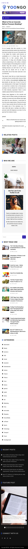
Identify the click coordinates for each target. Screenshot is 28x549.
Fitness (5, 377)
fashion (5, 370)
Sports (5, 425)
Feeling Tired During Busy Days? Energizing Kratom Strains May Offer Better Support (13, 465)
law (5, 399)
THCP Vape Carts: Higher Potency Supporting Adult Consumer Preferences (16, 299)
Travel (5, 436)
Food (5, 381)
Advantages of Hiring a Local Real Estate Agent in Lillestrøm (17, 257)
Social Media (7, 417)
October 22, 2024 (8, 150)
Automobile (6, 344)
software (6, 421)
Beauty (5, 348)
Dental (5, 359)
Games (5, 385)
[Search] (24, 236)
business (6, 352)
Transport (6, 432)
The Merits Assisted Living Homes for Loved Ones (13, 126)
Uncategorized (7, 440)
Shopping (6, 414)
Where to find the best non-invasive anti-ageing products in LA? (16, 120)
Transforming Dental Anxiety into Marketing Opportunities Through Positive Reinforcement (14, 470)
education (6, 363)
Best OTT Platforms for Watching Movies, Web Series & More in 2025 (18, 331)
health (5, 392)
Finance (6, 374)
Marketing (6, 403)
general (4, 116)
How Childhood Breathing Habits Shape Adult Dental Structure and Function (17, 289)
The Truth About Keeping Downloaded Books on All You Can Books (17, 247)
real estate (6, 410)
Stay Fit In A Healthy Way (16, 273)
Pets (5, 407)
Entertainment (7, 366)
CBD (5, 355)
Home (5, 396)
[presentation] (21, 140)
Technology (6, 429)
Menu (6, 18)
